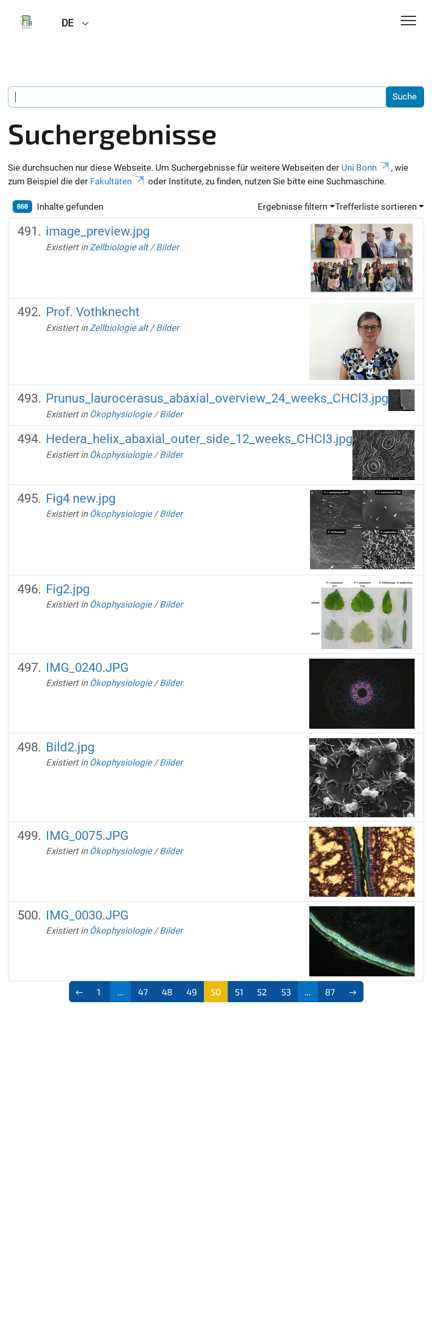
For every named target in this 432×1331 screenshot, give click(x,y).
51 (239, 991)
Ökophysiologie (121, 414)
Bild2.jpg (70, 747)
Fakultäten (111, 181)
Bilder (167, 247)
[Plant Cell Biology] (27, 22)
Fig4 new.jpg (80, 498)
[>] (353, 991)
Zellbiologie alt (119, 247)
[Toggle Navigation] (408, 21)
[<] (80, 991)
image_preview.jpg (98, 231)
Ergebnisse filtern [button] (292, 206)
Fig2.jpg (68, 589)
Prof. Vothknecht (93, 312)
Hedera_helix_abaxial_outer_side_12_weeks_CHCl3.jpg (199, 439)
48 (167, 991)
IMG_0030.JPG (87, 915)
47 (143, 991)
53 (286, 991)
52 (262, 991)
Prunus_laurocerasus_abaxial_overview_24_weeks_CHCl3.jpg (217, 398)
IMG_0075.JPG (87, 835)
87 (330, 991)
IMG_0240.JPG (87, 667)
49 (191, 991)
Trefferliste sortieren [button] (376, 206)
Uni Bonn (359, 167)
